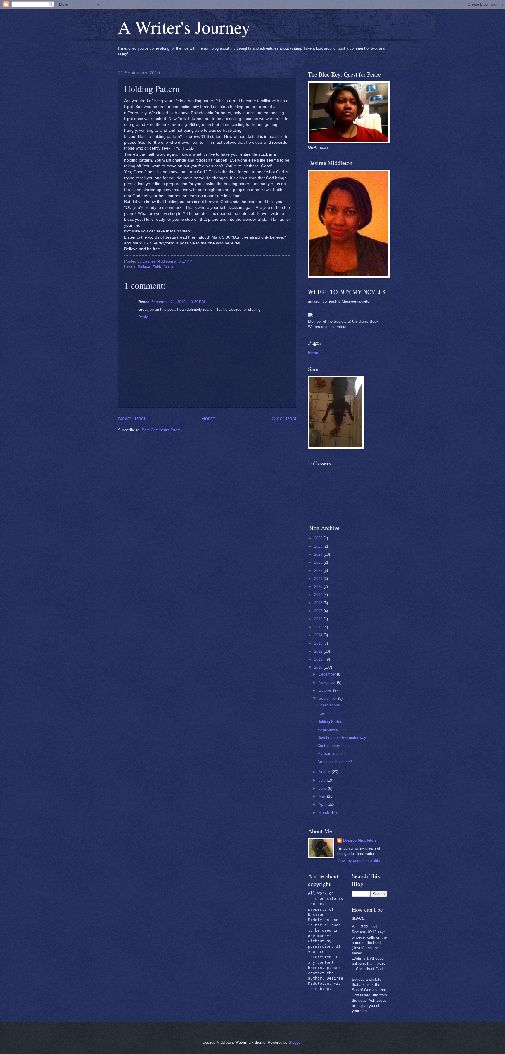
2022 (319, 570)
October (326, 690)
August (325, 772)
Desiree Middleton (359, 840)
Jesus (168, 267)
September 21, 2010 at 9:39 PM (178, 302)
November (328, 682)
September (328, 698)
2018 (319, 603)
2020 (319, 586)
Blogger (295, 1042)
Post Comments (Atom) (162, 430)
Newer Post (131, 418)
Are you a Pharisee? (334, 762)
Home (208, 418)
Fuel (321, 713)
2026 (319, 538)
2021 (319, 579)
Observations (328, 705)
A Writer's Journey (184, 27)
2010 (319, 667)
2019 (319, 595)
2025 (319, 546)
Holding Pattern (330, 721)
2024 (319, 554)
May (323, 796)
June (323, 788)
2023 (319, 562)
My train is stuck (331, 753)
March (324, 812)
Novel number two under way (341, 737)
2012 (319, 651)
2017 (319, 611)
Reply (143, 317)
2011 (319, 659)
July (323, 780)
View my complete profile (358, 860)
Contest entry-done (333, 746)
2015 (319, 627)
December (328, 674)
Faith (157, 267)
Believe (144, 267)
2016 (319, 619)
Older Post (283, 418)
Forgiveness (327, 729)
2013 (319, 643)
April (323, 804)
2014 (319, 635)
